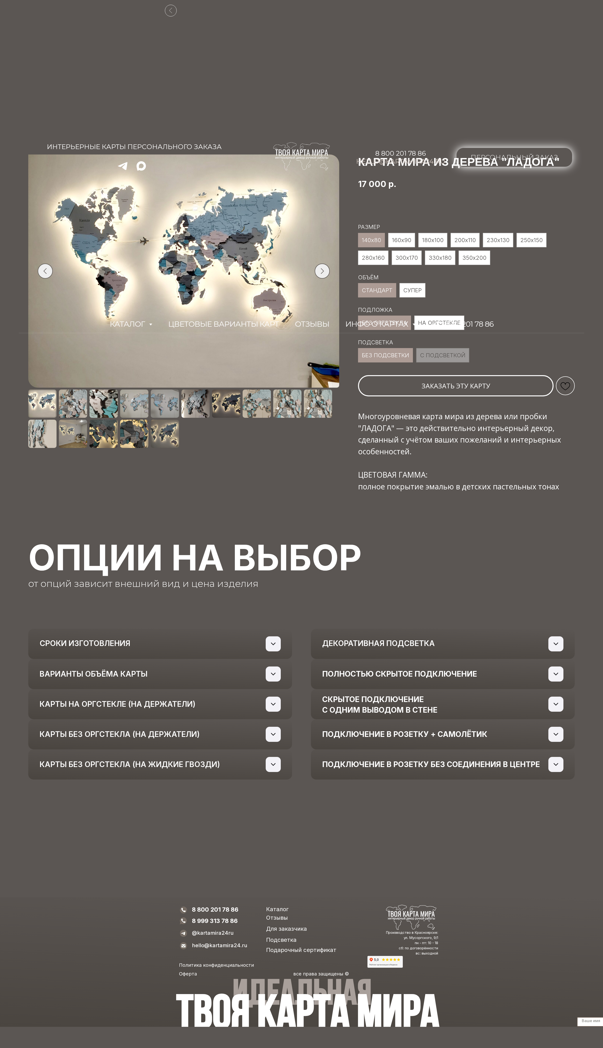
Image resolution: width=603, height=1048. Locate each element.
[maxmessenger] (141, 169)
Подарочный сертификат (301, 949)
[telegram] (123, 169)
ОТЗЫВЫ (312, 324)
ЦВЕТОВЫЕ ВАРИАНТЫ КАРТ (223, 324)
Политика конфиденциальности (216, 965)
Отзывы (277, 917)
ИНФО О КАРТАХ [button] (377, 324)
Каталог (277, 909)
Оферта (188, 974)
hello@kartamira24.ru (400, 161)
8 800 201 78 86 (400, 153)
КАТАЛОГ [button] (128, 324)
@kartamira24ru (213, 933)
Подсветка (281, 939)
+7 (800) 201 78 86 (462, 324)
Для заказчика (286, 928)
